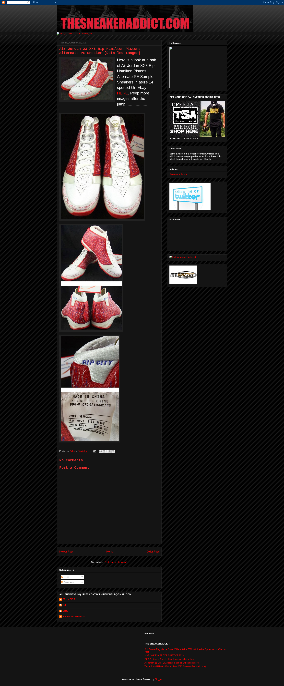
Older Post (153, 551)
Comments (68, 582)
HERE (122, 93)
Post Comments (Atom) (116, 562)
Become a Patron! (178, 174)
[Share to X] (106, 451)
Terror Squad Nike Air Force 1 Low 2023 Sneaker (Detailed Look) (175, 666)
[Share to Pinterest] (113, 451)
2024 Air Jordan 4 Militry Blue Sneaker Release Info (169, 659)
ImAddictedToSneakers (74, 616)
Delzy (65, 611)
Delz (65, 605)
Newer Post (66, 551)
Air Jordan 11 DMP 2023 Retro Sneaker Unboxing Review (171, 663)
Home (109, 551)
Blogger (158, 679)
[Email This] (100, 451)
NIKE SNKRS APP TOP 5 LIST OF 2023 (164, 655)
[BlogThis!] (103, 451)
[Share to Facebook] (110, 451)
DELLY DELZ (69, 599)
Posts (66, 577)
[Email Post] (94, 451)
